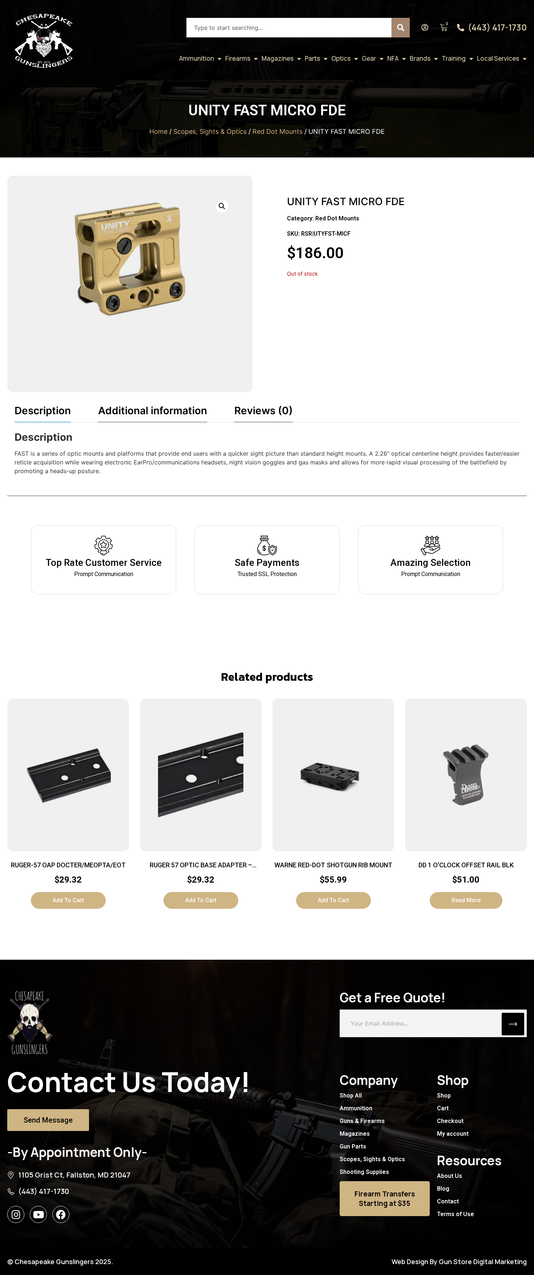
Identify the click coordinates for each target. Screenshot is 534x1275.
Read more (466, 900)
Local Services (498, 58)
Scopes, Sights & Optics (210, 131)
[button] (221, 206)
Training (454, 58)
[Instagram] (15, 1214)
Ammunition (196, 58)
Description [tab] (43, 410)
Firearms (237, 58)
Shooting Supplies (364, 1171)
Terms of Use (455, 1214)
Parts (312, 58)
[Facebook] (60, 1214)
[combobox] (289, 27)
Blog (443, 1188)
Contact (448, 1201)
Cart (443, 1108)
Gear (369, 58)
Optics (341, 58)
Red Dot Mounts (277, 131)
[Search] (401, 27)
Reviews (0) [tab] (263, 410)
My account (453, 1133)
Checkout (450, 1121)
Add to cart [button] (68, 900)
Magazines (278, 58)
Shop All (351, 1095)
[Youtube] (38, 1214)
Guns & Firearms (362, 1121)
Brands (420, 58)
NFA (393, 58)
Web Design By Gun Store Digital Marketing (459, 1261)
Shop (444, 1095)
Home (158, 131)
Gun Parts (353, 1146)
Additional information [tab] (152, 410)
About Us (449, 1175)
